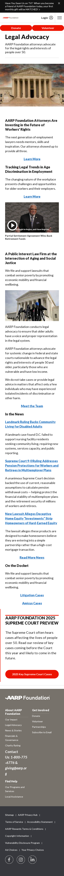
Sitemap (9, 814)
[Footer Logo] (32, 699)
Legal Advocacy (27, 36)
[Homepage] (10, 18)
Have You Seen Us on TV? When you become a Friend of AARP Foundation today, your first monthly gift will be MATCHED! (29, 6)
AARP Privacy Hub (28, 814)
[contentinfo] (29, 237)
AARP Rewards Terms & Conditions (24, 828)
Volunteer (48, 28)
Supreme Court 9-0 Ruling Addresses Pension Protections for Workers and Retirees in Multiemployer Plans (32, 465)
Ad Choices (11, 849)
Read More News (32, 557)
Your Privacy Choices (33, 849)
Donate (16, 28)
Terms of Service (14, 821)
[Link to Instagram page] (21, 860)
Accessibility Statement (40, 821)
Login (44, 17)
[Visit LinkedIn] (32, 860)
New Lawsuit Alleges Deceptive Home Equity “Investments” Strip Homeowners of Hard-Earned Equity (31, 518)
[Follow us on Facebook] (9, 860)
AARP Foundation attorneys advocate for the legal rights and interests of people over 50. (30, 48)
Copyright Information (17, 835)
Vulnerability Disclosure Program (22, 842)
